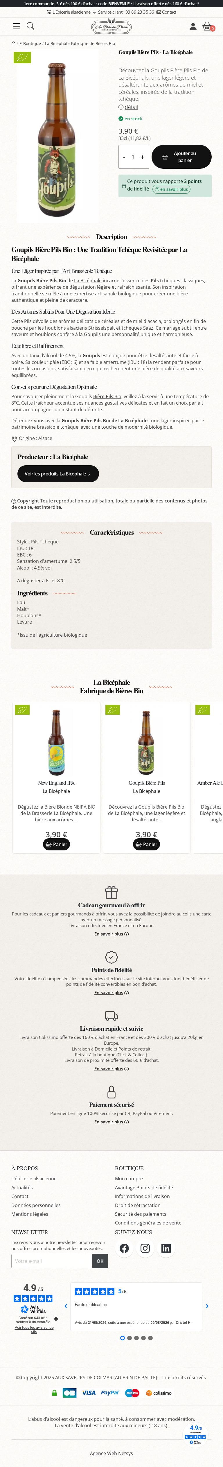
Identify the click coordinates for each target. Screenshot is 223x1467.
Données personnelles (36, 1205)
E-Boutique (30, 43)
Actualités (22, 1187)
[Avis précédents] (66, 1307)
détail (131, 107)
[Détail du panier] (207, 26)
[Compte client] (193, 26)
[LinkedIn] (166, 1248)
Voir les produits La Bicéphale (55, 474)
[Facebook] (124, 1248)
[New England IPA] (56, 741)
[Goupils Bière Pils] (147, 741)
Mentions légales (29, 1214)
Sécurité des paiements (140, 1214)
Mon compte (129, 1178)
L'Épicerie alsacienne (72, 12)
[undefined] (56, 1319)
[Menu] (16, 26)
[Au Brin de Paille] (13, 43)
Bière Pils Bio (107, 396)
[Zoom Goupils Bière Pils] (58, 136)
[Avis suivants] (207, 1307)
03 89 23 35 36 (126, 12)
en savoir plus (174, 189)
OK (100, 1261)
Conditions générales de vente (148, 1223)
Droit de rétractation (138, 1205)
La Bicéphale (88, 280)
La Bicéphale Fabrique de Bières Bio (80, 43)
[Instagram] (145, 1248)
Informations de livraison (142, 1196)
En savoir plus (108, 934)
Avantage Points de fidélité (144, 1187)
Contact (169, 12)
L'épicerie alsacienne (34, 1178)
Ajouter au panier (185, 157)
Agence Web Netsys (111, 1453)
